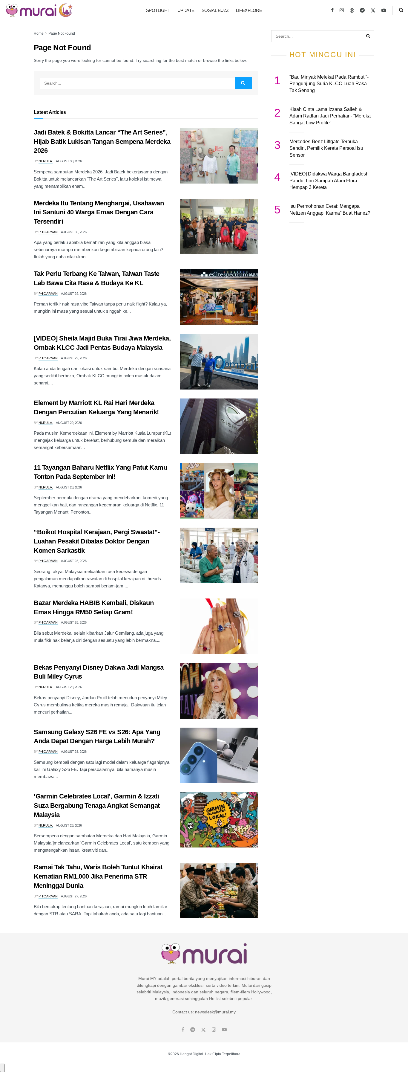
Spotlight (158, 10)
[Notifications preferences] (2, 1068)
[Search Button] (401, 10)
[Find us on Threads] (352, 10)
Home (39, 33)
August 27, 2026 (74, 896)
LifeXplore (249, 10)
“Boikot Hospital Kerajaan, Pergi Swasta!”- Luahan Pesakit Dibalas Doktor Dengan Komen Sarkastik (97, 541)
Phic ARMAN (48, 232)
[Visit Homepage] (39, 10)
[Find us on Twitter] (373, 10)
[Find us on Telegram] (362, 10)
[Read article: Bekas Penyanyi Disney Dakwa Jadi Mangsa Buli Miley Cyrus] (219, 691)
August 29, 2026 (74, 293)
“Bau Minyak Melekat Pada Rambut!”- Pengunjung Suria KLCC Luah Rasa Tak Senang (329, 83)
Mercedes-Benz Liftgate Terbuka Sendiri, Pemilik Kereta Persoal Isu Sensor (326, 148)
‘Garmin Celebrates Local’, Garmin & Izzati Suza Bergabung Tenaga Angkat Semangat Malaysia (97, 805)
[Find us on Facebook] (332, 10)
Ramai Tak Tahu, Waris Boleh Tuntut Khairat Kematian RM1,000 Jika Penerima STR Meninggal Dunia (98, 876)
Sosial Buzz (215, 10)
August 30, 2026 (69, 161)
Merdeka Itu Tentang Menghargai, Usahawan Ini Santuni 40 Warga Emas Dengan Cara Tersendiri (99, 212)
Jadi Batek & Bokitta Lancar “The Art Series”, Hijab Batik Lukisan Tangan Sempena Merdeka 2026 (102, 142)
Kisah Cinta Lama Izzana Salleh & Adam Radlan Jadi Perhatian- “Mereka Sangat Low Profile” (330, 116)
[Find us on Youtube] (383, 10)
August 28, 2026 (69, 487)
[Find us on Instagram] (342, 10)
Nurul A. (46, 161)
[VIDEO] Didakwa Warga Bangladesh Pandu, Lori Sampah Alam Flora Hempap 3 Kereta (329, 180)
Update (185, 10)
